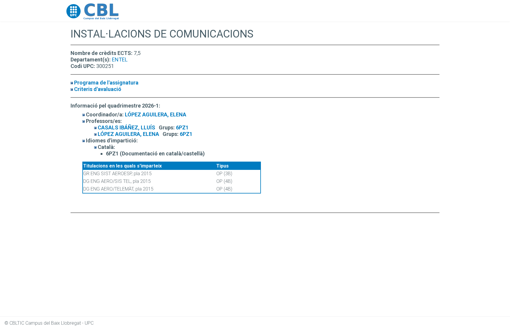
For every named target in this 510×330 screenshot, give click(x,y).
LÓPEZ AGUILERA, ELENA (155, 114)
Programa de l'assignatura (106, 82)
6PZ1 (182, 127)
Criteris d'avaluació (97, 89)
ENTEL (120, 59)
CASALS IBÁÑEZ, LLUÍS (126, 127)
